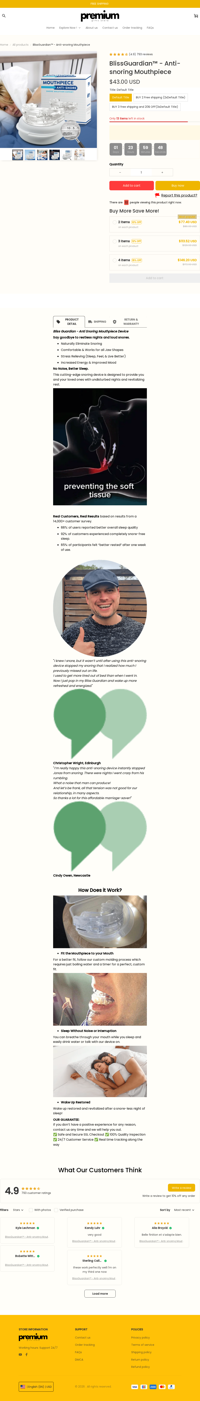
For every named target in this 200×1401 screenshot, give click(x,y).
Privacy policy (140, 1338)
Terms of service (142, 1345)
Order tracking (85, 1345)
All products (20, 45)
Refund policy (140, 1367)
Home (4, 45)
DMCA (79, 1360)
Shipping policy (141, 1352)
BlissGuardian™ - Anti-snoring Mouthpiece (27, 1237)
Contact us (82, 1338)
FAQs (78, 1352)
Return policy (140, 1360)
